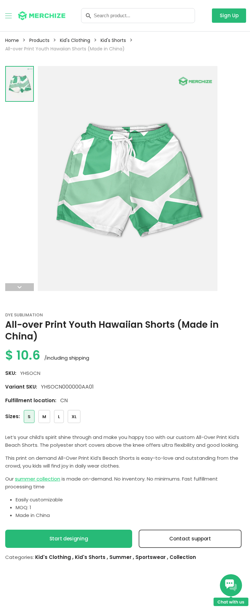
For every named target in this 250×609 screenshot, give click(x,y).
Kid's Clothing (53, 557)
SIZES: (12, 416)
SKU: (10, 373)
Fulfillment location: (30, 400)
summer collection (37, 478)
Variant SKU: (21, 386)
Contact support (190, 538)
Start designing (68, 538)
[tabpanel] (127, 178)
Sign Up (229, 15)
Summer (121, 557)
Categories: (19, 557)
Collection (183, 557)
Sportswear (151, 557)
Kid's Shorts (91, 557)
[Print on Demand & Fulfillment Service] (41, 15)
